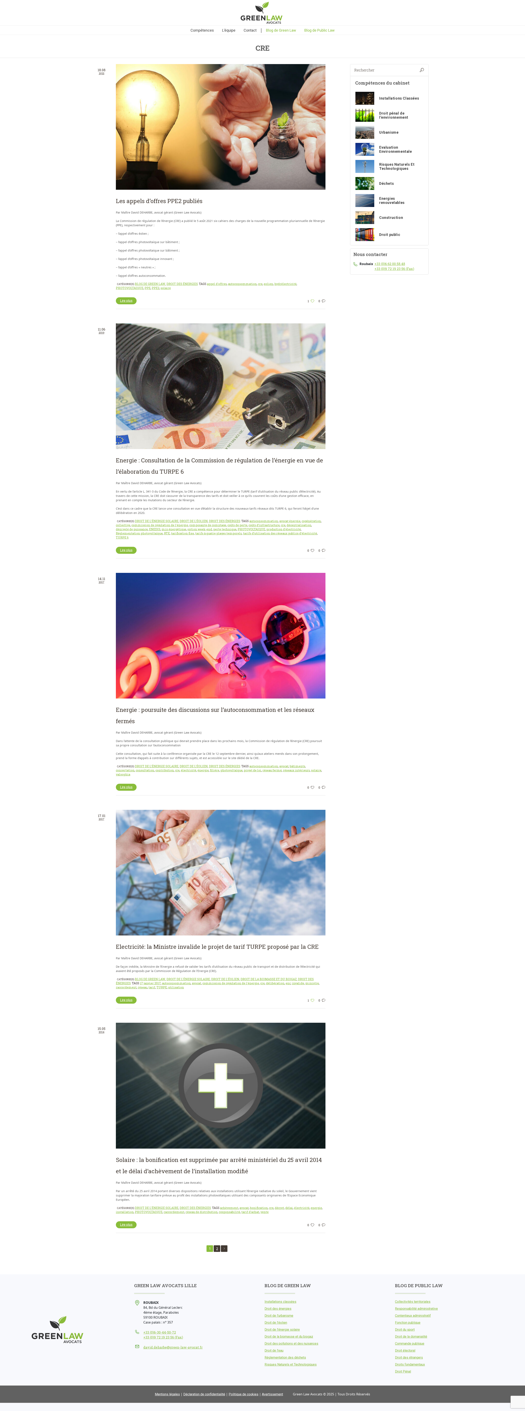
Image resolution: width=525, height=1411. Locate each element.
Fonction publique (407, 1323)
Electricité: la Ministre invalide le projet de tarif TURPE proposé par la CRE (217, 946)
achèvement (229, 1208)
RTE (167, 533)
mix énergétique (174, 529)
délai (289, 1208)
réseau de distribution (202, 1212)
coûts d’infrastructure (264, 525)
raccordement (126, 987)
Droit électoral (405, 1350)
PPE (148, 288)
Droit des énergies (182, 284)
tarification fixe (182, 533)
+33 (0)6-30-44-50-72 (159, 1332)
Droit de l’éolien (276, 1323)
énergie (203, 770)
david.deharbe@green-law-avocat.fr (173, 1347)
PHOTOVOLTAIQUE (129, 288)
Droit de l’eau (274, 1350)
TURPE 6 (122, 537)
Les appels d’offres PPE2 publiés (159, 201)
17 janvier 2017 (150, 983)
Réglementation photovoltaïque (139, 533)
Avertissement (272, 1394)
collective (123, 525)
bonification (259, 1208)
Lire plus (126, 301)
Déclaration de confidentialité (204, 1394)
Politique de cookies (243, 1394)
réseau (142, 987)
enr (288, 983)
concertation (125, 770)
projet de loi (252, 770)
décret (279, 1208)
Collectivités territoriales (412, 1302)
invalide (298, 983)
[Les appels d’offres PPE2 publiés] (220, 127)
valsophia (123, 774)
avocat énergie (289, 521)
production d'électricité (283, 529)
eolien (268, 284)
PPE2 (155, 288)
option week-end (199, 529)
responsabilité (229, 1212)
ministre (312, 983)
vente (264, 1212)
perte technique (224, 529)
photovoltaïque (231, 770)
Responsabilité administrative (416, 1309)
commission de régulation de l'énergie (159, 525)
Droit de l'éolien (194, 521)
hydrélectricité (285, 284)
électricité (188, 770)
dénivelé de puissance (132, 529)
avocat (284, 766)
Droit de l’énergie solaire (282, 1330)
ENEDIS (154, 529)
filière (214, 770)
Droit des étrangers (409, 1357)
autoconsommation (242, 284)
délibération (275, 983)
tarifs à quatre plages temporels (218, 533)
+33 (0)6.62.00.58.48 (389, 264)
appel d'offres (217, 284)
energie (316, 1208)
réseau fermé (272, 770)
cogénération (311, 521)
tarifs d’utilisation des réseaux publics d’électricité (280, 533)
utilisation (176, 987)
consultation (145, 770)
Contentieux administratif (413, 1316)
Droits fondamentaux (410, 1364)
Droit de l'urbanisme (279, 1316)
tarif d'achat (250, 1212)
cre (260, 284)
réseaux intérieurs (296, 770)
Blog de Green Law (150, 284)
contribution (164, 770)
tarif (151, 987)
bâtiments (297, 766)
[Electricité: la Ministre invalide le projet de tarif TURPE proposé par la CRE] (220, 872)
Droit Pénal (403, 1371)
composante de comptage (207, 525)
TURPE (161, 987)
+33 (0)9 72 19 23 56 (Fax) (394, 269)
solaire (166, 288)
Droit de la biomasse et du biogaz (269, 979)
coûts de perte (237, 525)
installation (125, 1212)
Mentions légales (167, 1394)
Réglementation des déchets (285, 1357)
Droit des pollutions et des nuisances (291, 1344)
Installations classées (280, 1302)
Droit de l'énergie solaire (156, 521)
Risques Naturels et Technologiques (291, 1364)
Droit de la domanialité (411, 1337)
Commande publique (409, 1344)
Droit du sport (405, 1330)
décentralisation (299, 525)
